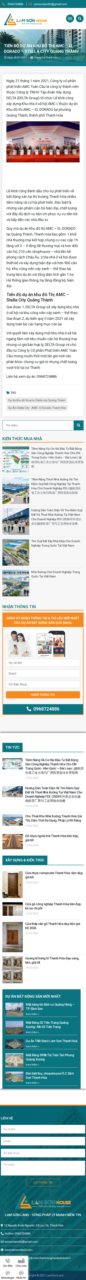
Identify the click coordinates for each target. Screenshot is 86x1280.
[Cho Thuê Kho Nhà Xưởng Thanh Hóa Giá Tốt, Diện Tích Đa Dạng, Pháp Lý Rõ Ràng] (12, 820)
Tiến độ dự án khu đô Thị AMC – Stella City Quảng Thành (37, 297)
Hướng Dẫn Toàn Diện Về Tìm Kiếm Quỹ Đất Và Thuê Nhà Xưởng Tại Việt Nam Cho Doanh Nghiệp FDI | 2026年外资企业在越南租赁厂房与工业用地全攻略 (53, 794)
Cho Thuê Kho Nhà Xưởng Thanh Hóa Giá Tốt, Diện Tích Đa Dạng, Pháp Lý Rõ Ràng (53, 818)
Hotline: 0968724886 (18, 1233)
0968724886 (15, 4)
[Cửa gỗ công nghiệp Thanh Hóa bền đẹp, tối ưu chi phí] (12, 909)
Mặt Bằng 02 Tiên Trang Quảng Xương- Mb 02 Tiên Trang (47, 1025)
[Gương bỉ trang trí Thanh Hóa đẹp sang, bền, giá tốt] (12, 969)
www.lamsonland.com (19, 1250)
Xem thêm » (32, 1014)
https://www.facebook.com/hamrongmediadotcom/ (38, 1258)
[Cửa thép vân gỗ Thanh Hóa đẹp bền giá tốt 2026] (12, 937)
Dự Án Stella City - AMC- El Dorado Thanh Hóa (37, 407)
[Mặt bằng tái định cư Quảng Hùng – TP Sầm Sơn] (14, 1009)
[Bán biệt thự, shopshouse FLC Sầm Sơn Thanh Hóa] (14, 1077)
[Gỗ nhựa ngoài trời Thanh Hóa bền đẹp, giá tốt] (12, 841)
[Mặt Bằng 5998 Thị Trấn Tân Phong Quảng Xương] (14, 1060)
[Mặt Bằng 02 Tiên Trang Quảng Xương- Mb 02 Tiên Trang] (14, 1027)
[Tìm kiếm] (80, 18)
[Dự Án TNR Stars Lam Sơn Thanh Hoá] (14, 1044)
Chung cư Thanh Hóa (46, 57)
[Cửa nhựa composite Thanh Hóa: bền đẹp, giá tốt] (12, 884)
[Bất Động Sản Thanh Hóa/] (25, 18)
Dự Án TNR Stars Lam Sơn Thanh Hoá (51, 1041)
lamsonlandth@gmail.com (50, 4)
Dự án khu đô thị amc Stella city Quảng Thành (36, 400)
